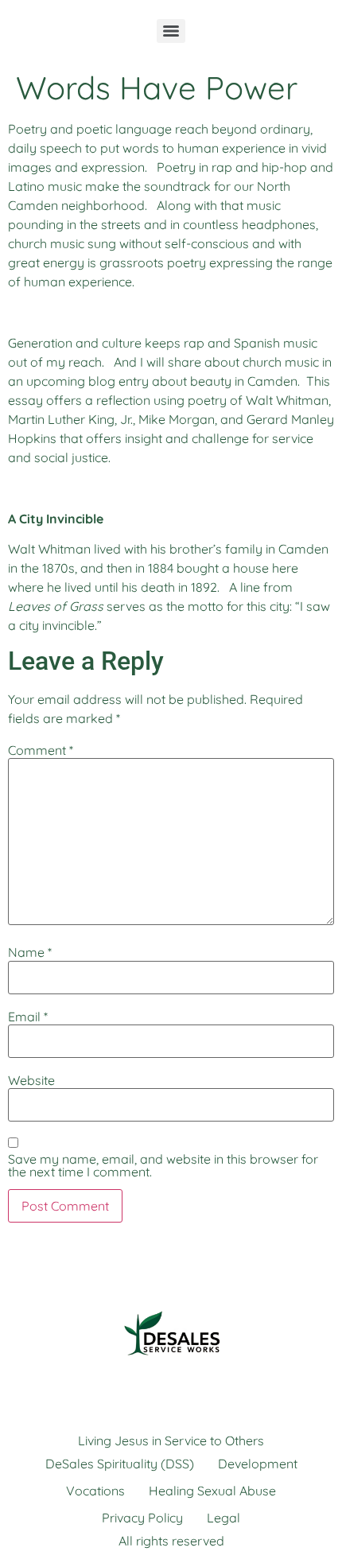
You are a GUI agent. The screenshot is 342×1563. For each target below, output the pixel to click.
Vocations (95, 1491)
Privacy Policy (142, 1518)
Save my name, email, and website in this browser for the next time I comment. (163, 1165)
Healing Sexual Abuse (212, 1491)
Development (257, 1464)
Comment (40, 750)
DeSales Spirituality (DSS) (119, 1464)
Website (31, 1080)
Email (28, 1016)
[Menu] (171, 31)
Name (30, 952)
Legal (223, 1518)
